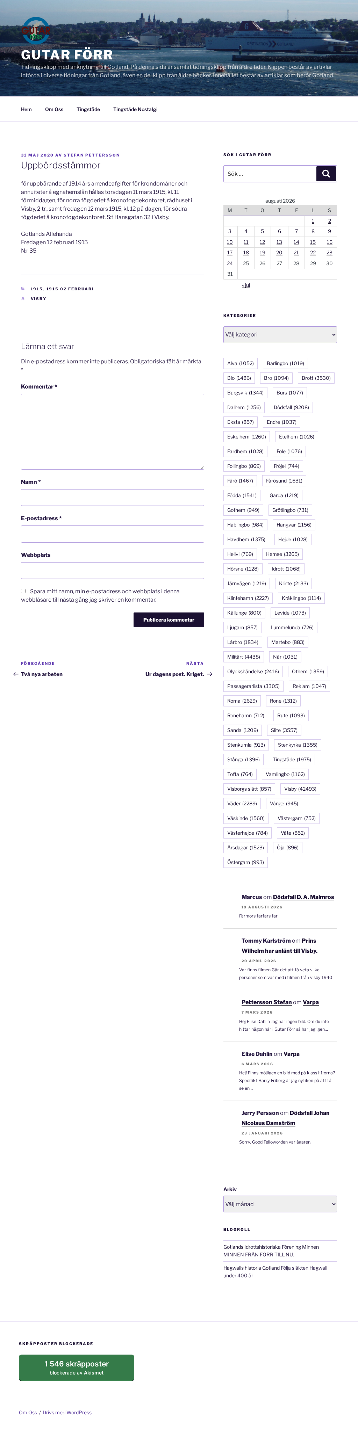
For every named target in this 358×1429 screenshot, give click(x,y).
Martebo (288, 642)
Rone (283, 701)
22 (313, 252)
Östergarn (245, 862)
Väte (293, 833)
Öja (288, 847)
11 (246, 242)
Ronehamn (245, 715)
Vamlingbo (285, 774)
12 (262, 242)
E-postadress (41, 518)
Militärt (243, 657)
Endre (281, 422)
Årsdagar (245, 847)
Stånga (243, 759)
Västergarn (297, 818)
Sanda (242, 730)
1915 (37, 288)
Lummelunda (292, 627)
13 (279, 242)
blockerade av (83, 1370)
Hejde (293, 539)
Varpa (311, 1002)
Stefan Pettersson (92, 155)
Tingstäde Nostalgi (135, 109)
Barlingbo (285, 363)
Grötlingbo (290, 510)
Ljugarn (242, 627)
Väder (242, 803)
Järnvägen (246, 583)
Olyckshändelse (253, 671)
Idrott (286, 569)
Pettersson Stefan (267, 1002)
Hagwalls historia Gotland (251, 1268)
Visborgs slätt (249, 789)
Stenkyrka (297, 745)
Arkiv (230, 1189)
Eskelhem (246, 437)
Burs (290, 393)
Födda (242, 495)
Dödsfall (291, 407)
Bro (276, 378)
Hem (26, 109)
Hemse (282, 554)
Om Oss (54, 109)
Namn (31, 482)
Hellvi (240, 554)
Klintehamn (248, 598)
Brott (316, 378)
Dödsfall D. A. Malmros (303, 897)
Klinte (293, 583)
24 (230, 263)
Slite (284, 730)
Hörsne (243, 569)
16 (329, 242)
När (285, 657)
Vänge (284, 803)
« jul (246, 285)
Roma (242, 701)
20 (279, 252)
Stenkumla (246, 745)
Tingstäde (88, 109)
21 (296, 252)
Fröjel (286, 466)
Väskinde (246, 818)
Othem (308, 671)
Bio (239, 378)
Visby (39, 298)
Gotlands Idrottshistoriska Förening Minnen (271, 1247)
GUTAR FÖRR (67, 55)
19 (262, 252)
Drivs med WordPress (67, 1412)
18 (246, 252)
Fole (289, 451)
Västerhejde (247, 833)
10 (230, 242)
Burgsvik (245, 393)
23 (329, 252)
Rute (291, 715)
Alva (240, 363)
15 (313, 242)
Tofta (240, 774)
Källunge (244, 613)
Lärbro (242, 642)
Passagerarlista (253, 686)
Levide (290, 613)
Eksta (240, 422)
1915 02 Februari (70, 288)
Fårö (240, 481)
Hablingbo (245, 525)
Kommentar (39, 386)
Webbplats (36, 555)
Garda (284, 495)
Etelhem (296, 437)
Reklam (309, 686)
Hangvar (294, 525)
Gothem (243, 510)
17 (229, 252)
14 (296, 242)
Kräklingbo (301, 598)
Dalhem (244, 407)
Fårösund (284, 481)
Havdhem (246, 539)
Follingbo (244, 466)
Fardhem (245, 451)
